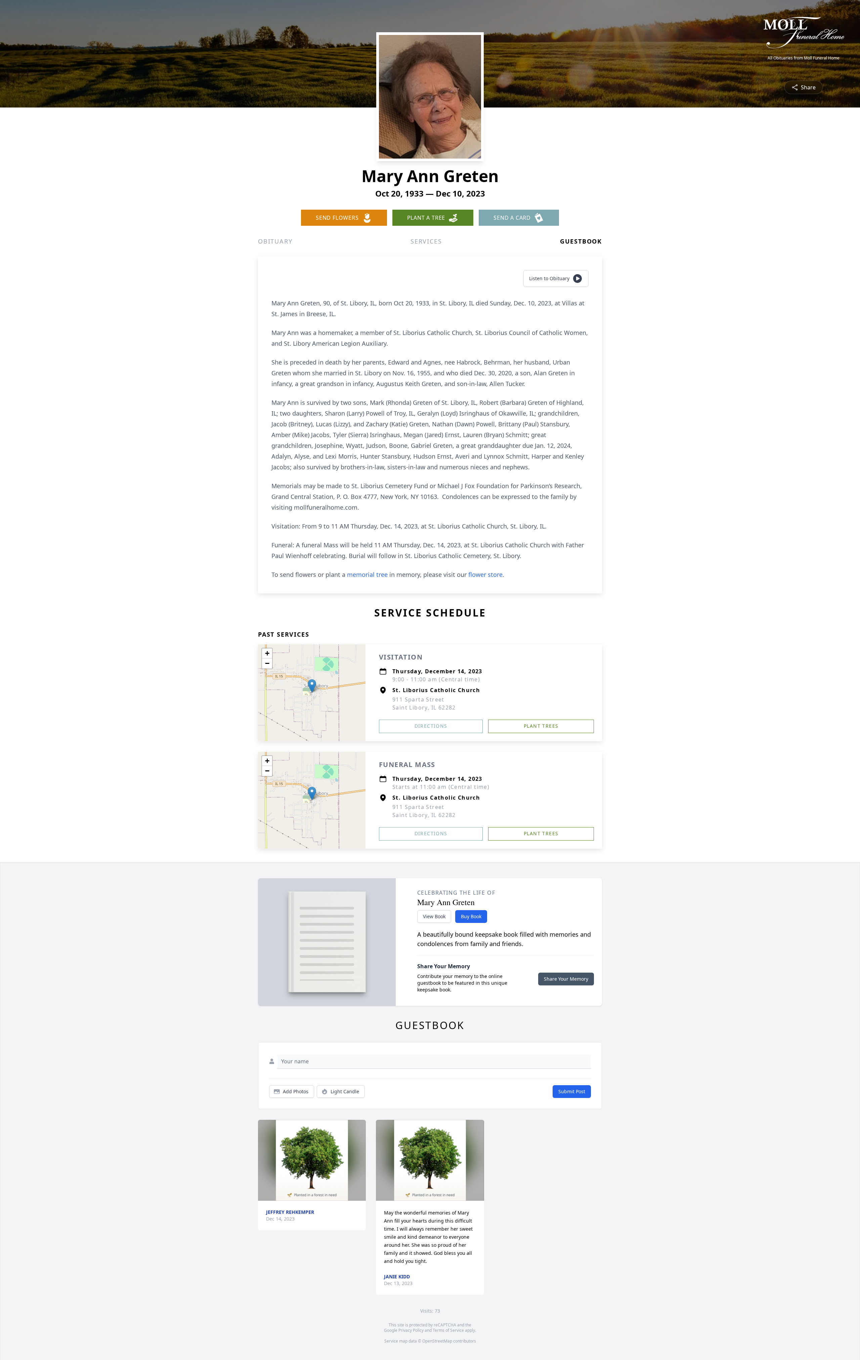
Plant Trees (541, 726)
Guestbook (581, 241)
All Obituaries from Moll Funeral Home (804, 58)
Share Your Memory (566, 979)
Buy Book (471, 916)
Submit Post (571, 1091)
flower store (485, 574)
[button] (312, 686)
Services (426, 241)
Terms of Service (448, 1330)
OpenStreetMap (437, 1341)
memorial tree (367, 574)
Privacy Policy (411, 1330)
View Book (434, 916)
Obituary (275, 241)
